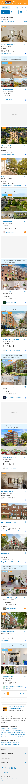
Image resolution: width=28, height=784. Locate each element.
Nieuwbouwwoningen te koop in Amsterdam (13, 732)
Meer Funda (4, 762)
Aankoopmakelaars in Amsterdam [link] (10, 742)
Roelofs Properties (11, 468)
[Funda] (8, 2)
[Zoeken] (17, 8)
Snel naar (4, 749)
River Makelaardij (6, 53)
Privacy (3, 779)
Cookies (18, 779)
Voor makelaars (5, 758)
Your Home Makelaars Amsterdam (10, 500)
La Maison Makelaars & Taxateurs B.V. (11, 185)
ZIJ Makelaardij (10, 232)
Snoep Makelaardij (11, 608)
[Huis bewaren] (25, 44)
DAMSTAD (9, 100)
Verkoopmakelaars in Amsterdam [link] (10, 744)
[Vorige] (4, 693)
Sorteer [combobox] (25, 21)
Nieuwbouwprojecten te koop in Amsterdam (13, 734)
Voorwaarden (10, 779)
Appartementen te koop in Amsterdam (11, 730)
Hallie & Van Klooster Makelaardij (10, 531)
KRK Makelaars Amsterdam (13, 397)
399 (20, 693)
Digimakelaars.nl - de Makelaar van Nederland (14, 687)
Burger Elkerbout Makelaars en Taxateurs (12, 562)
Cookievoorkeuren (7, 781)
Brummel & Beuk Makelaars (13, 350)
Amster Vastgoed (11, 302)
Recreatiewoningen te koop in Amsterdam (12, 737)
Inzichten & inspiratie (7, 753)
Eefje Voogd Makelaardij (7, 154)
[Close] (9, 8)
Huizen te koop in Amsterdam (9, 728)
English (6, 772)
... (17, 693)
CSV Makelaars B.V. (6, 640)
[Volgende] (23, 693)
